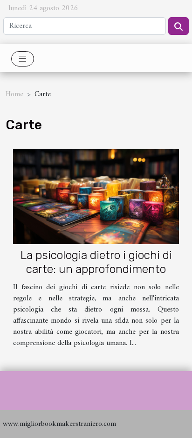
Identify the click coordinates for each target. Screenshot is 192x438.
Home (14, 94)
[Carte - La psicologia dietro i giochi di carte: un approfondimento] (96, 196)
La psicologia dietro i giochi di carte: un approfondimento (96, 262)
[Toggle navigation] (22, 58)
